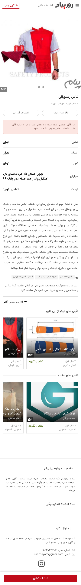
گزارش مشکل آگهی (13, 302)
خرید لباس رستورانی (47, 277)
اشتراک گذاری (21, 113)
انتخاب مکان (44, 6)
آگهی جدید (10, 5)
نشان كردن (58, 113)
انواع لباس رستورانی (23, 277)
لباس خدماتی (66, 277)
